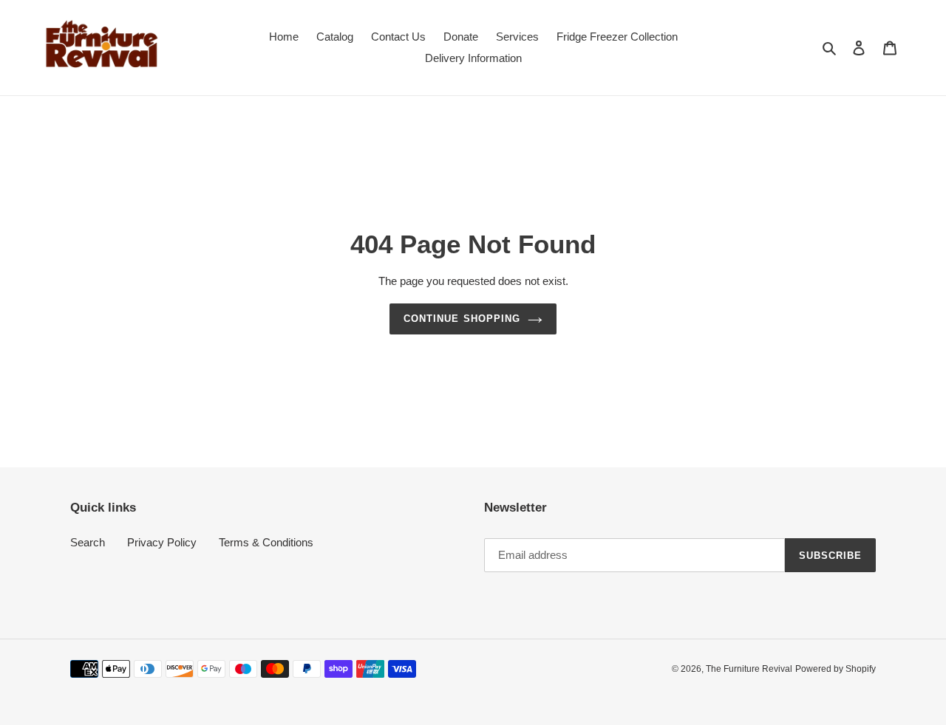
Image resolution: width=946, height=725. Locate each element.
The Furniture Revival (749, 669)
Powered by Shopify (835, 669)
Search (87, 542)
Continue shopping (462, 318)
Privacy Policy (162, 542)
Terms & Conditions (266, 542)
